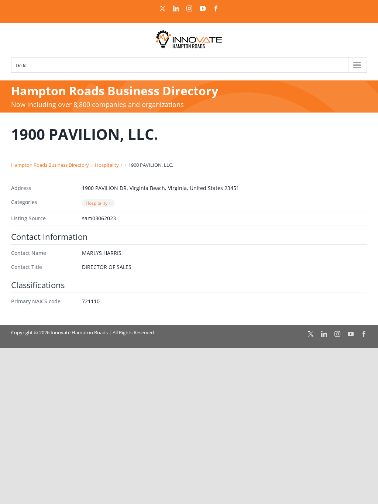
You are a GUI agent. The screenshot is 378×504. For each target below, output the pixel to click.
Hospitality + (109, 165)
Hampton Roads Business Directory (50, 165)
